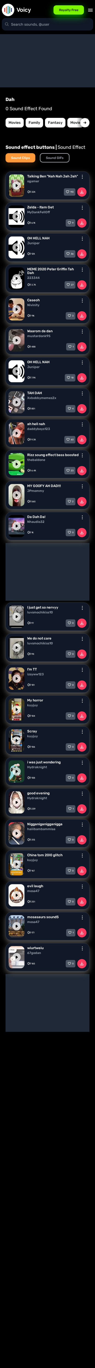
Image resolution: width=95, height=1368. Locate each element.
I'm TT (32, 669)
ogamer (33, 181)
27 (72, 284)
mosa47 (33, 891)
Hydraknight (37, 767)
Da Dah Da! (36, 517)
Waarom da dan (40, 331)
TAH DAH (34, 393)
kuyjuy (32, 705)
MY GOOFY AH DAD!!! (44, 486)
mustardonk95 (38, 336)
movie (75, 122)
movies (15, 122)
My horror (35, 700)
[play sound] (16, 185)
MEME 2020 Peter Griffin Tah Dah (50, 271)
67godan (34, 953)
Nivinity (33, 305)
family (34, 122)
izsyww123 (35, 674)
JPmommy (35, 491)
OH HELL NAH (38, 238)
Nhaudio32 (36, 522)
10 (72, 377)
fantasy (55, 122)
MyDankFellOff (38, 212)
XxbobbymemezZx (41, 398)
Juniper (33, 243)
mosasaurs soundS (43, 917)
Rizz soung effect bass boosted (53, 455)
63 (72, 439)
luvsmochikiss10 (40, 612)
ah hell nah (36, 424)
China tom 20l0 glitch (44, 855)
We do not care (39, 638)
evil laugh (35, 886)
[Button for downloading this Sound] (81, 192)
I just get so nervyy (42, 607)
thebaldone (36, 460)
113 (72, 192)
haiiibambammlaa (41, 829)
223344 (33, 278)
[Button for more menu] (82, 176)
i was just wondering (44, 762)
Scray (32, 731)
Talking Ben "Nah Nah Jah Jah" (52, 176)
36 (72, 254)
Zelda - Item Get (40, 207)
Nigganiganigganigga (44, 824)
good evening (38, 793)
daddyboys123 (38, 429)
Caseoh (33, 300)
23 (72, 470)
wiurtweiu (35, 948)
